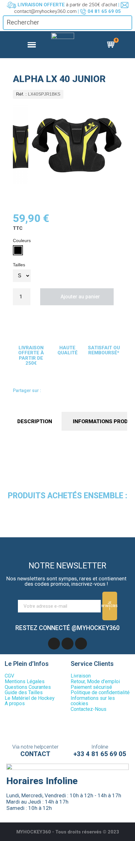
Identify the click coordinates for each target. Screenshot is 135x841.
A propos (15, 703)
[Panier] (112, 45)
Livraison (81, 676)
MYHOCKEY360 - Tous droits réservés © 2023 (67, 832)
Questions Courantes (28, 687)
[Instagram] (81, 644)
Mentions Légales (25, 681)
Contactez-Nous (88, 709)
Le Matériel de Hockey (30, 698)
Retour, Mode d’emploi (95, 681)
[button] (77, 296)
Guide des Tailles (24, 692)
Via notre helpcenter (35, 747)
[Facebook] (51, 391)
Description (34, 421)
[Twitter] (75, 391)
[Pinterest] (87, 391)
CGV (9, 676)
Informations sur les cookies (93, 701)
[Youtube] (67, 644)
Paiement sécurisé (91, 687)
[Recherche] (127, 22)
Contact (35, 754)
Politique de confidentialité (100, 692)
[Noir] (18, 250)
